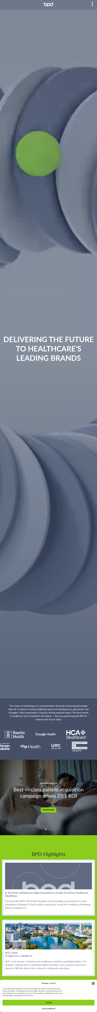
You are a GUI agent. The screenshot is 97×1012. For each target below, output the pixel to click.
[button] (93, 983)
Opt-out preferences (48, 1008)
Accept (48, 1003)
